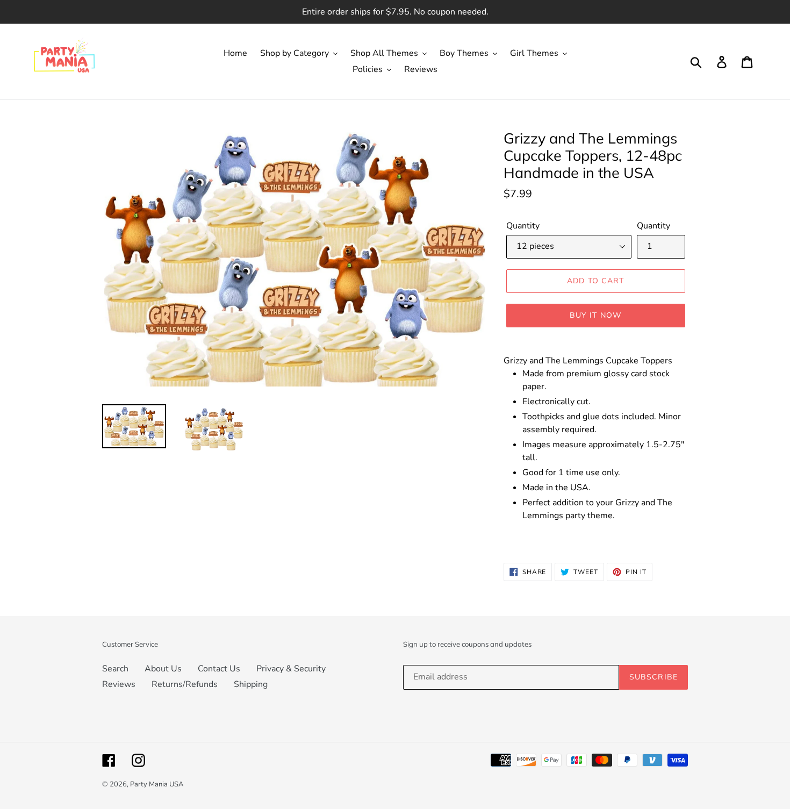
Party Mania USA (156, 784)
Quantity (523, 226)
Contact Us (219, 669)
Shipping (251, 684)
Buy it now (596, 315)
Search (115, 669)
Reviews (118, 684)
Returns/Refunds (185, 684)
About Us (163, 669)
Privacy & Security (291, 669)
